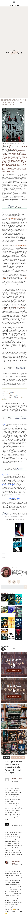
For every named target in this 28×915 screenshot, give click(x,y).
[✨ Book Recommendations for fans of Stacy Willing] (14, 742)
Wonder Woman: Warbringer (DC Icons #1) (14, 170)
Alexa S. (13, 824)
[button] (14, 2)
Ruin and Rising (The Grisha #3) (12, 161)
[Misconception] (11, 612)
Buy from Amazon (18, 150)
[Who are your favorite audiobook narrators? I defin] (14, 690)
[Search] (25, 587)
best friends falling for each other (14, 307)
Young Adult (15, 149)
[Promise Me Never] (4, 627)
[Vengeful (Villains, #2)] (18, 639)
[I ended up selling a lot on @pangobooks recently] (14, 664)
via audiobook (13, 236)
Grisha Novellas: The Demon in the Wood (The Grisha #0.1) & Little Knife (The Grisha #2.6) (14, 163)
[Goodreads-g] (15, 5)
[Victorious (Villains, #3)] (11, 639)
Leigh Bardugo (6, 145)
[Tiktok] (13, 5)
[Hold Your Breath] (4, 601)
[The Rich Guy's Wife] (18, 628)
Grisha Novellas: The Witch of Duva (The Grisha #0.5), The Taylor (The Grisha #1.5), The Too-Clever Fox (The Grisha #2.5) (14, 158)
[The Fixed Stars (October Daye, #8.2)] (4, 640)
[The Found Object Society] (11, 604)
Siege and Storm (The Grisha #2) (16, 160)
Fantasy (8, 149)
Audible (8, 148)
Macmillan (23, 146)
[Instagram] (10, 5)
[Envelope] (18, 5)
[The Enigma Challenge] (18, 604)
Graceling (14, 221)
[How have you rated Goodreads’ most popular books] (14, 716)
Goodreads (5, 152)
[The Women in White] (11, 628)
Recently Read (7, 593)
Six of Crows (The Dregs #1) (14, 168)
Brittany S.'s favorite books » (20, 642)
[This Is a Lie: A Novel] (18, 616)
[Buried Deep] (4, 612)
